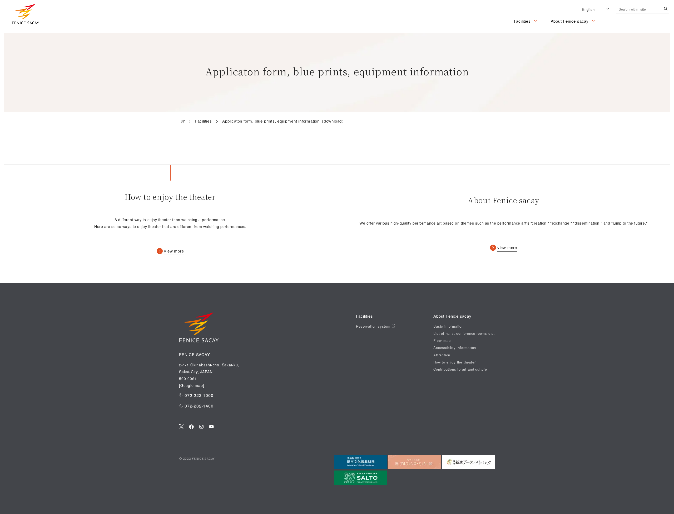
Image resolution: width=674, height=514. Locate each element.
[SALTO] (360, 478)
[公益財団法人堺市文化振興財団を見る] (360, 462)
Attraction (441, 355)
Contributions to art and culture (460, 369)
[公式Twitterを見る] (181, 427)
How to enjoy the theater (454, 362)
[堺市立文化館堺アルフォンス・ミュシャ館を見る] (414, 462)
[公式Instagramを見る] (201, 427)
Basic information (448, 326)
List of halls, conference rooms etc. (464, 333)
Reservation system (373, 326)
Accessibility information (454, 347)
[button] (25, 15)
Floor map (441, 340)
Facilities (522, 21)
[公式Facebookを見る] (191, 427)
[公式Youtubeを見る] (211, 427)
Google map (191, 385)
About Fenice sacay (570, 21)
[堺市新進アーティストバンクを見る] (468, 462)
